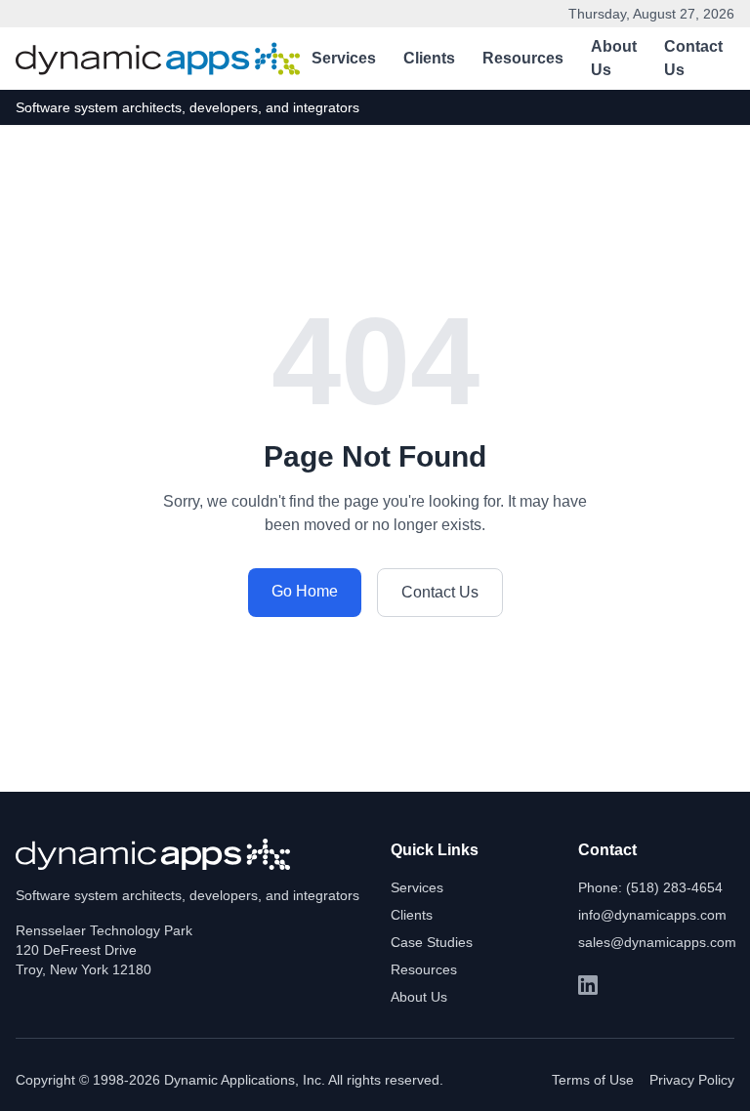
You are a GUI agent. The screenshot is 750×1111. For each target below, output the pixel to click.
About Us (614, 58)
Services (344, 58)
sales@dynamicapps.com (657, 942)
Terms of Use (593, 1080)
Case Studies (432, 942)
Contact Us (693, 58)
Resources (522, 58)
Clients (429, 58)
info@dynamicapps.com (652, 915)
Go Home (304, 591)
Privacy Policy (691, 1080)
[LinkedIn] (588, 985)
